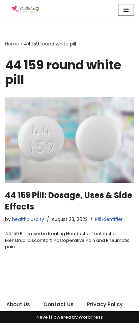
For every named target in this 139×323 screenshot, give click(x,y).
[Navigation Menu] (126, 9)
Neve (42, 317)
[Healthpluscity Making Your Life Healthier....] (25, 10)
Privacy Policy (105, 304)
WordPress (91, 317)
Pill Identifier (109, 219)
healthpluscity (28, 219)
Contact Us (59, 304)
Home (12, 43)
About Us (18, 304)
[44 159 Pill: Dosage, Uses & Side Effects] (69, 140)
